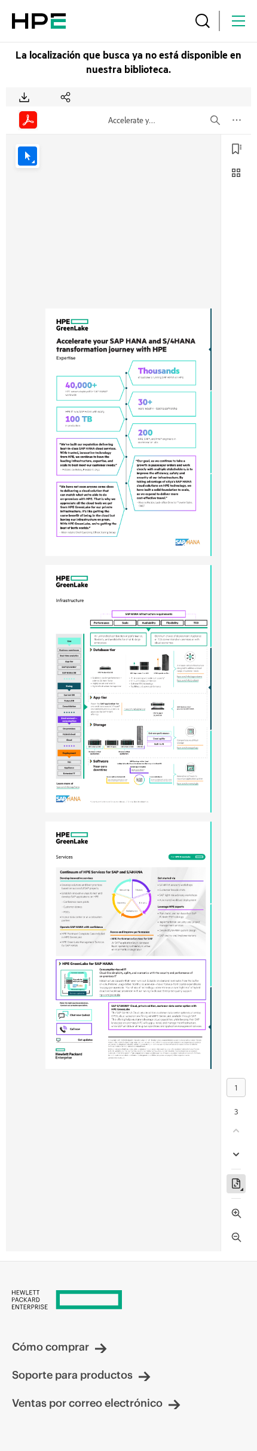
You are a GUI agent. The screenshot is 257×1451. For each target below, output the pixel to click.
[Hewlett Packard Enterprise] (39, 21)
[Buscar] (202, 21)
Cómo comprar (50, 1347)
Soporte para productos (72, 1375)
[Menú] (238, 21)
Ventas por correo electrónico (87, 1403)
